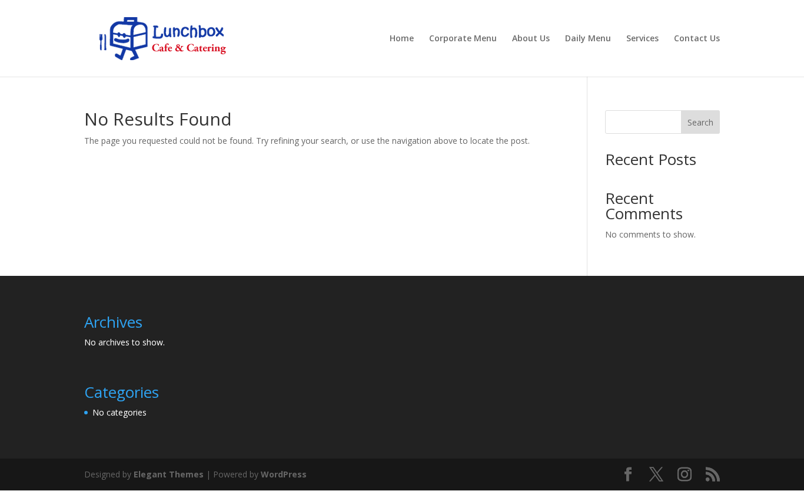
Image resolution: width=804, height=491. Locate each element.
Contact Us (697, 39)
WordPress (284, 474)
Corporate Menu (463, 39)
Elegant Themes (169, 474)
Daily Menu (588, 39)
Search (700, 122)
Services (642, 39)
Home (402, 39)
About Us (531, 39)
